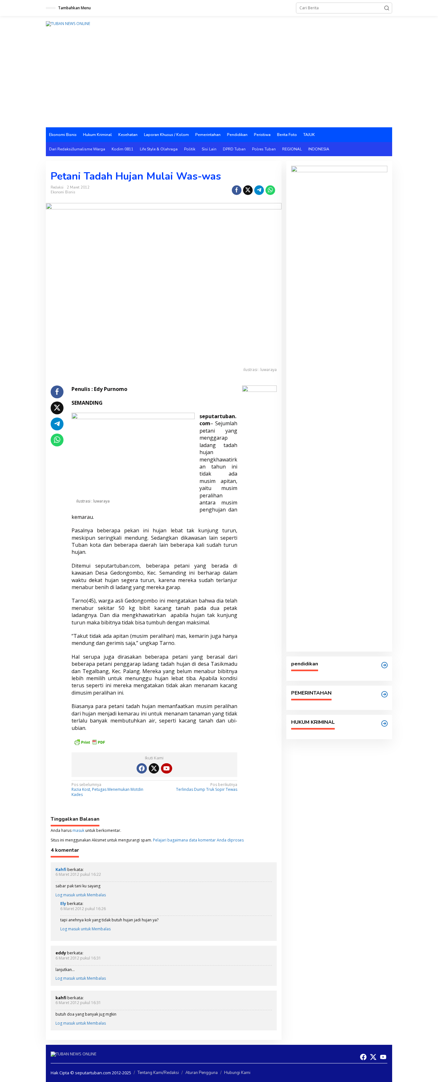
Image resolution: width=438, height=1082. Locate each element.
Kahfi (60, 869)
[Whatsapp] (270, 190)
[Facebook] (142, 768)
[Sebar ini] (236, 190)
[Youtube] (166, 768)
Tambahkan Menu (74, 8)
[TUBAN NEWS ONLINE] (68, 23)
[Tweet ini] (248, 190)
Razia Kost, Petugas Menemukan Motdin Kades (107, 789)
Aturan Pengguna (201, 1073)
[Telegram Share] (259, 190)
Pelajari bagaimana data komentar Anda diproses (198, 840)
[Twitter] (154, 768)
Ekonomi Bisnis (63, 192)
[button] (386, 8)
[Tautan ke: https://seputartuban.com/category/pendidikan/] (384, 665)
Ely (63, 903)
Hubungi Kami (237, 1073)
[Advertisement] (219, 79)
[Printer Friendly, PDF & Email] (89, 742)
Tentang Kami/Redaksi (158, 1073)
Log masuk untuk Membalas (80, 895)
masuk (78, 830)
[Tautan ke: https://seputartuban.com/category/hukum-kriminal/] (384, 723)
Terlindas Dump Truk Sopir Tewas (206, 787)
